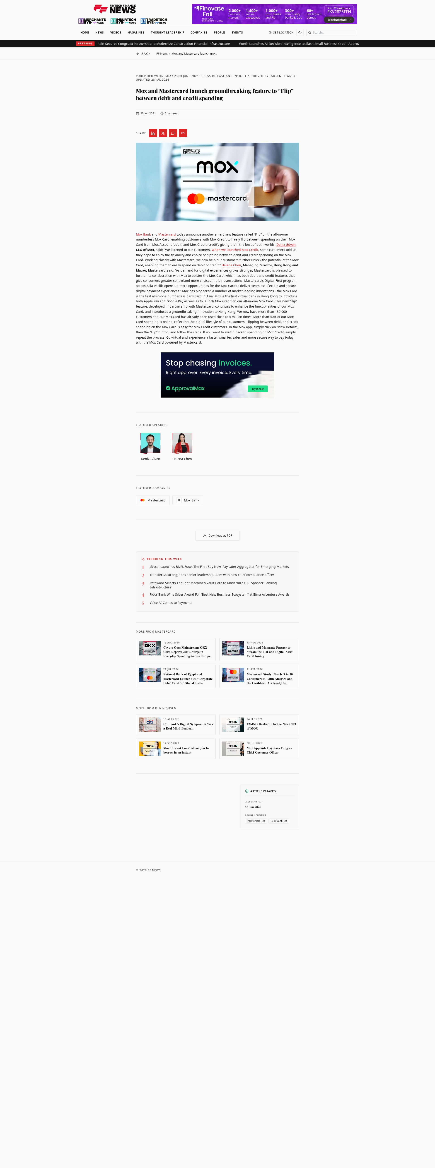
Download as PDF (220, 535)
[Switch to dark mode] (300, 32)
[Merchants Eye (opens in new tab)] (92, 21)
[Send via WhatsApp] (173, 133)
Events (237, 32)
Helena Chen (231, 265)
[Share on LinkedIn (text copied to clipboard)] (153, 133)
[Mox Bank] (277, 821)
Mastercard (167, 234)
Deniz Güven (286, 244)
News (99, 32)
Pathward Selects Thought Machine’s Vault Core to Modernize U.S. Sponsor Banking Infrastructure (213, 585)
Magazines (136, 32)
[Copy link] (183, 133)
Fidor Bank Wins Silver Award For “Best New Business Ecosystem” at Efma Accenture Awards (220, 594)
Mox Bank (143, 234)
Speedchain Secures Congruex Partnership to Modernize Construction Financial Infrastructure (139, 43)
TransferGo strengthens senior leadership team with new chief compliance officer (212, 575)
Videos (115, 32)
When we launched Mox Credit (235, 250)
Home (85, 32)
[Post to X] (163, 133)
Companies (199, 32)
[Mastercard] (254, 821)
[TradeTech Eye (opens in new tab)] (154, 21)
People (219, 32)
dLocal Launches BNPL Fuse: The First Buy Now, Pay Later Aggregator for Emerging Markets (219, 566)
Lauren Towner (282, 76)
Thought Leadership (167, 32)
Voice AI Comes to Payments (171, 602)
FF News (162, 53)
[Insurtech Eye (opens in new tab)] (123, 21)
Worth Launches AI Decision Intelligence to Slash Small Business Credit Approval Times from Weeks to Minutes (304, 43)
